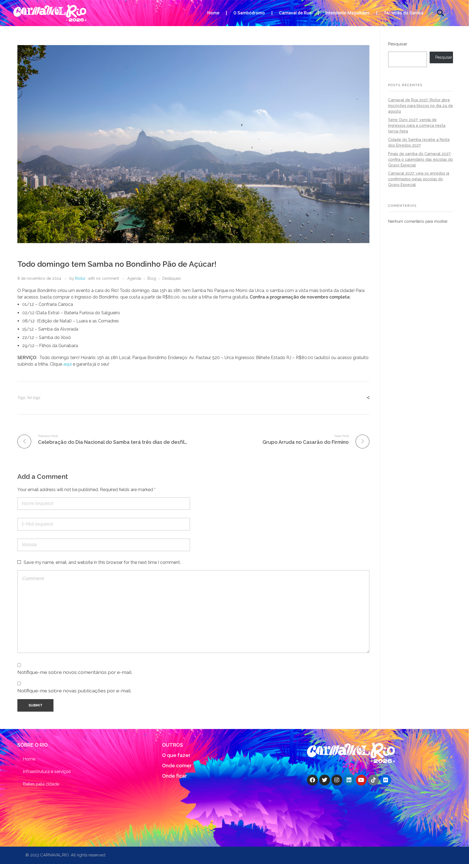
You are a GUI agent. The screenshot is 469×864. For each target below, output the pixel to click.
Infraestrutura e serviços (47, 771)
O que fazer (176, 755)
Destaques (171, 278)
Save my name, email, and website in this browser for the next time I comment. (102, 562)
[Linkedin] (349, 780)
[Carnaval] (351, 753)
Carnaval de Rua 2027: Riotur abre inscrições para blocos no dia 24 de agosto (420, 106)
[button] (441, 13)
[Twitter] (324, 780)
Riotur (80, 278)
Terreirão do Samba (403, 12)
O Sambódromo (249, 12)
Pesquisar (397, 44)
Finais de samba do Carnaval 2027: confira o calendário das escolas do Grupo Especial (420, 159)
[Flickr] (385, 780)
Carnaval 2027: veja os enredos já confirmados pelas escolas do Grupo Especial (418, 179)
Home (213, 12)
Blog (151, 278)
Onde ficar (174, 776)
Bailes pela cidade (41, 784)
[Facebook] (312, 780)
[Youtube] (361, 780)
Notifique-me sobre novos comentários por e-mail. (74, 672)
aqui (67, 364)
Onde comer (177, 765)
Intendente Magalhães (347, 12)
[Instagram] (336, 780)
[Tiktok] (373, 780)
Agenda (134, 278)
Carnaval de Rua (295, 12)
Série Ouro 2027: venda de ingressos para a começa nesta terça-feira (416, 125)
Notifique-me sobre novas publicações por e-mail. (74, 690)
